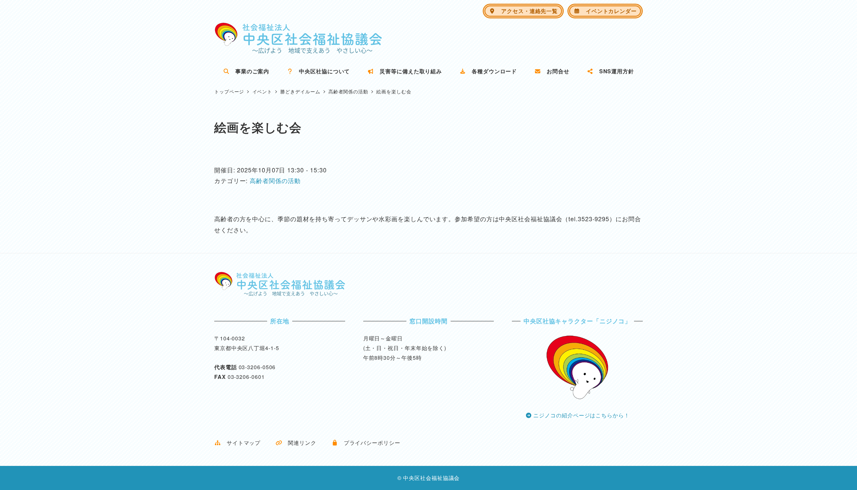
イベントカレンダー (608, 11)
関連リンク (299, 442)
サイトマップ (240, 442)
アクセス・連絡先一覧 (526, 11)
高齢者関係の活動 (275, 180)
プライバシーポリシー (369, 442)
